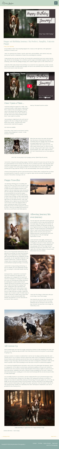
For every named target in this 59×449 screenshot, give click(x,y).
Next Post (54, 436)
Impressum (55, 443)
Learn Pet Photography (52, 445)
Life (8, 46)
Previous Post (6, 436)
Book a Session (47, 443)
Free (5, 46)
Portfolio (40, 443)
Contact (35, 443)
